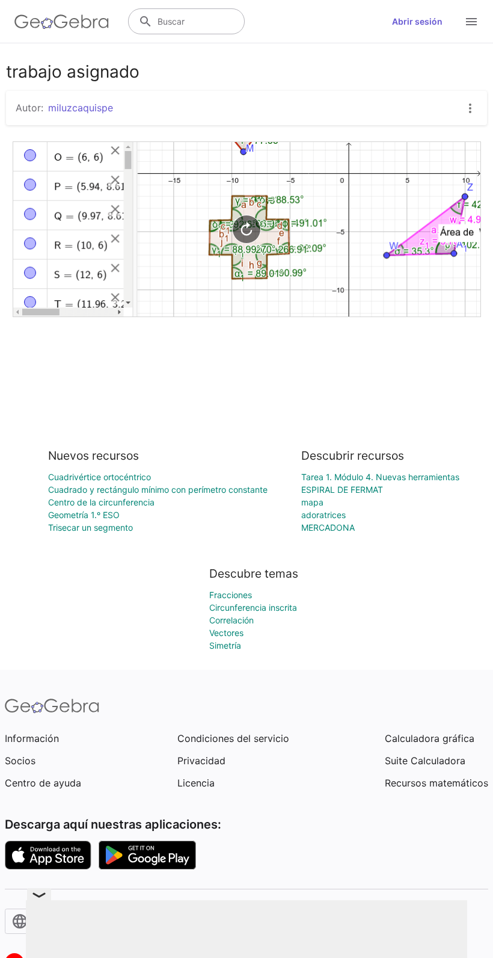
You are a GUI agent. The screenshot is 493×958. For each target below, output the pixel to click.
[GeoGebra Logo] (61, 21)
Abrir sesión (417, 21)
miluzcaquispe (80, 108)
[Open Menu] (471, 21)
